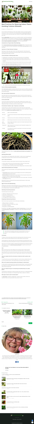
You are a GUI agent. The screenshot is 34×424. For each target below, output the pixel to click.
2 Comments (7, 388)
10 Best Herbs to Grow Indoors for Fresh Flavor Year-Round (10, 387)
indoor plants (7, 37)
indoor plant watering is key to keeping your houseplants (13, 44)
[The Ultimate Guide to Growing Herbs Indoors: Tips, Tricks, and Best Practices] (4, 392)
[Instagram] (18, 362)
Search (3, 321)
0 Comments (7, 375)
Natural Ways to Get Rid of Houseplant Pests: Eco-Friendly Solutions (17, 317)
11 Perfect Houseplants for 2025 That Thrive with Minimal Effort (11, 374)
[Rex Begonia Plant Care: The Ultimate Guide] (4, 402)
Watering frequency (23, 298)
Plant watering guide (12, 298)
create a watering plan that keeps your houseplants (22, 151)
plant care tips (7, 298)
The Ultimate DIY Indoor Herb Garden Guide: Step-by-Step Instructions (16, 383)
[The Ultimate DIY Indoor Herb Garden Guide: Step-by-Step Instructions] (4, 384)
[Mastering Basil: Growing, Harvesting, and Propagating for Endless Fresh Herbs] (4, 379)
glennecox (4, 29)
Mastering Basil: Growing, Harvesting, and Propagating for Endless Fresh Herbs (17, 378)
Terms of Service (19, 419)
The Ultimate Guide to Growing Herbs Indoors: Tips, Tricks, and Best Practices (17, 391)
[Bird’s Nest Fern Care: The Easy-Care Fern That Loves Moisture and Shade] (4, 407)
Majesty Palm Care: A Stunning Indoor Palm (27, 316)
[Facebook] (16, 362)
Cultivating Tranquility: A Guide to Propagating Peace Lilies (7, 311)
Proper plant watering (18, 298)
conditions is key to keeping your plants (13, 110)
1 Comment (12, 379)
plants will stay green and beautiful (15, 244)
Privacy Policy (14, 419)
